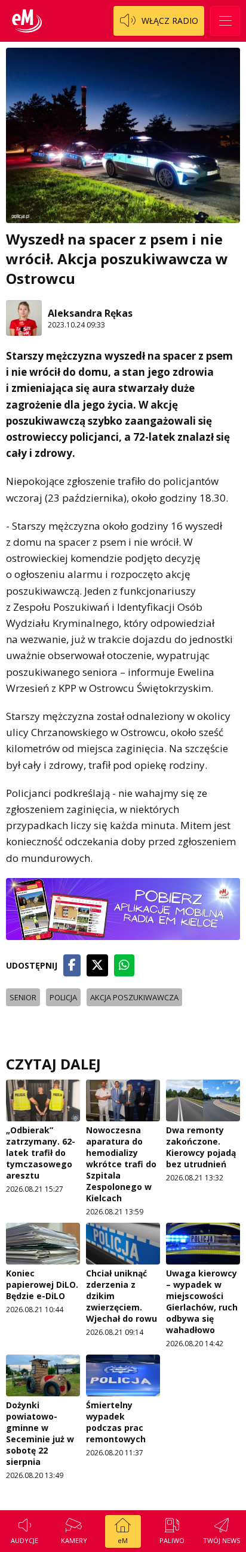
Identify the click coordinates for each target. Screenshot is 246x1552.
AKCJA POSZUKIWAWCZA (134, 997)
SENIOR (23, 997)
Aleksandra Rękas (90, 313)
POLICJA (63, 997)
